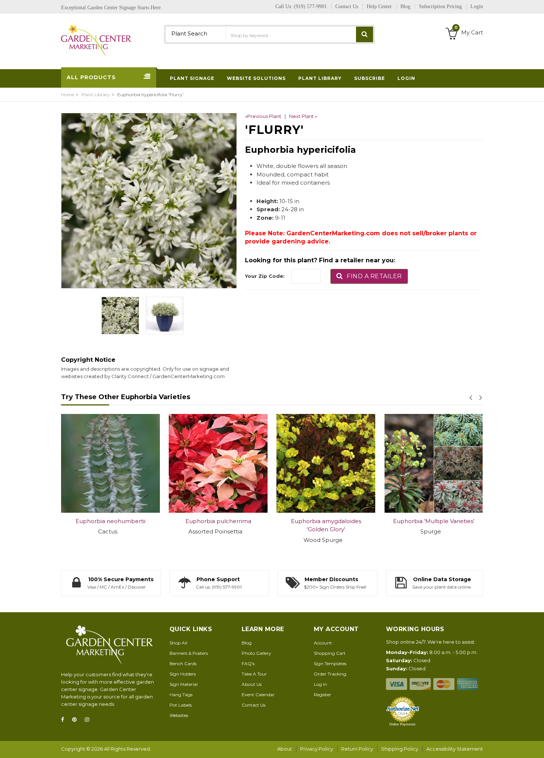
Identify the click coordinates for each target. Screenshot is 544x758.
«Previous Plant (263, 116)
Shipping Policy (399, 749)
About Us (252, 684)
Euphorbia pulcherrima (179, 521)
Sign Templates (330, 663)
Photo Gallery (256, 653)
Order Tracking (330, 674)
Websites (178, 715)
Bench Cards (183, 663)
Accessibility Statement (454, 749)
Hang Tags (180, 694)
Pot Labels (180, 705)
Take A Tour (254, 674)
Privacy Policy (316, 749)
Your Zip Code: (265, 276)
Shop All (178, 643)
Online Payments (402, 724)
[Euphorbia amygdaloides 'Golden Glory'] (287, 463)
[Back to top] (536, 745)
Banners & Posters (188, 653)
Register (322, 694)
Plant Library (95, 94)
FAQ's (248, 663)
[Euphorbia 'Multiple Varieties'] (394, 463)
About (284, 749)
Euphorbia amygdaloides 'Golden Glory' (287, 525)
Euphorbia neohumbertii (72, 521)
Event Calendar (258, 694)
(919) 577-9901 (310, 6)
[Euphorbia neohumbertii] (71, 463)
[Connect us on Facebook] (64, 719)
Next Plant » (303, 116)
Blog (247, 643)
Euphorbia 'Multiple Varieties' (394, 521)
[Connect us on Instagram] (89, 719)
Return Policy (357, 749)
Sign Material (183, 684)
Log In (320, 684)
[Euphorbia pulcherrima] (179, 463)
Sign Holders (182, 674)
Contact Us (253, 705)
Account (323, 643)
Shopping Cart (330, 653)
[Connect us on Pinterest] (76, 719)
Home (67, 94)
